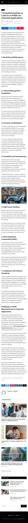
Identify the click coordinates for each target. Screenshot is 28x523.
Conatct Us (11, 515)
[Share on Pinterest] (20, 28)
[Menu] (2, 2)
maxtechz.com (22, 518)
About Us (17, 515)
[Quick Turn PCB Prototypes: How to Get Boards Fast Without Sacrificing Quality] (14, 454)
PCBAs (3, 380)
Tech (3, 9)
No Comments (18, 23)
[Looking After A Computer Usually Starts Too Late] (14, 432)
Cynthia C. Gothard (9, 21)
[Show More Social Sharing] (25, 28)
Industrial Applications (7, 377)
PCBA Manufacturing (18, 377)
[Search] (26, 2)
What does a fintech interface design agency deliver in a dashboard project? (17, 483)
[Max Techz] (14, 2)
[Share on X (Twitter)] (12, 28)
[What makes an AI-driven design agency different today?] (5, 499)
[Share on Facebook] (5, 28)
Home (2, 6)
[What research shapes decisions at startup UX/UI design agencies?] (5, 491)
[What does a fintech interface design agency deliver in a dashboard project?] (14, 410)
